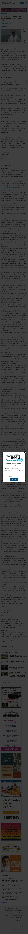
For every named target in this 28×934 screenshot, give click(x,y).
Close (25, 452)
